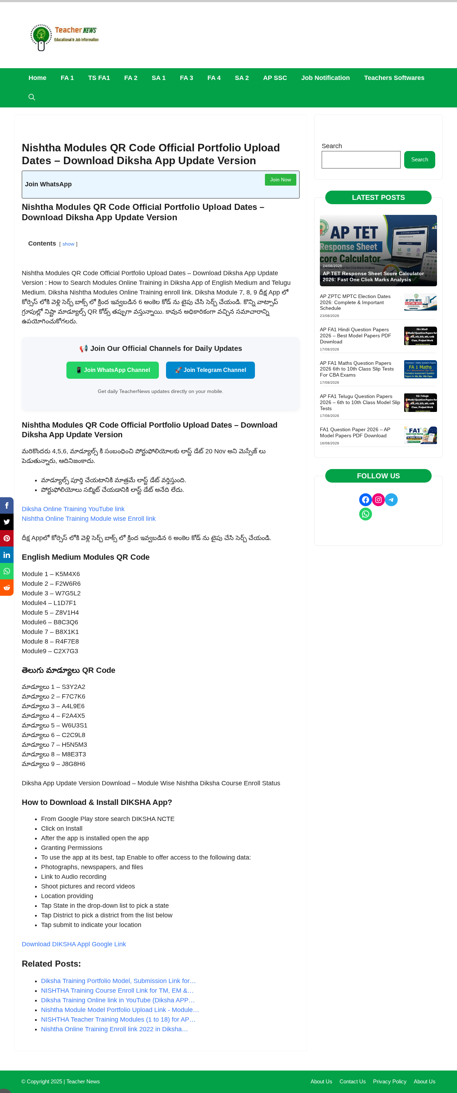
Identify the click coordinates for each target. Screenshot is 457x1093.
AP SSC (275, 77)
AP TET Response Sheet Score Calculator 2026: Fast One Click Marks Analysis (373, 276)
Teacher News (83, 1081)
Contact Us (353, 1081)
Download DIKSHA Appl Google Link (74, 944)
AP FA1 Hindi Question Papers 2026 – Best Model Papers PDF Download (355, 335)
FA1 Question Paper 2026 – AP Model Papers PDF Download (355, 432)
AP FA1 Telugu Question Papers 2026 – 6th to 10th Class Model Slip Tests (360, 402)
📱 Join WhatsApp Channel (112, 370)
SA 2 (242, 77)
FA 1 (67, 77)
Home (37, 77)
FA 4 (214, 77)
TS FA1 (99, 77)
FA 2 (130, 77)
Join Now (280, 179)
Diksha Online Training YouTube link (73, 509)
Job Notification (325, 77)
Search (332, 146)
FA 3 (186, 77)
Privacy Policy (390, 1081)
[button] (31, 97)
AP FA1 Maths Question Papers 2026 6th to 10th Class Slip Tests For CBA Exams (357, 369)
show (68, 244)
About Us (321, 1081)
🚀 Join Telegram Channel (210, 370)
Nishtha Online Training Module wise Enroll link (89, 518)
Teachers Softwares (394, 77)
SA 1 (159, 77)
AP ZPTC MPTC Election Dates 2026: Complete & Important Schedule (355, 302)
